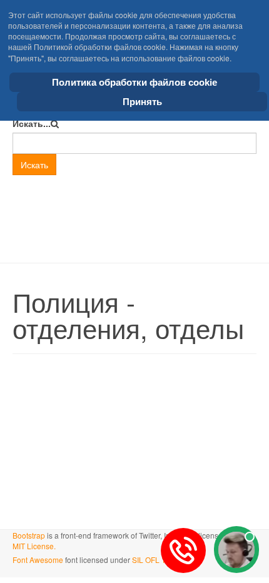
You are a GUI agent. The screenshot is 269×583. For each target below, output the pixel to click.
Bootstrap (29, 535)
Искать (34, 164)
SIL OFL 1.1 (152, 559)
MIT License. (34, 545)
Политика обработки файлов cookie (134, 82)
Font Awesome (38, 559)
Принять (142, 101)
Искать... (32, 123)
